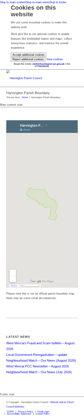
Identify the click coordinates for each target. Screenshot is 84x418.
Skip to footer (57, 2)
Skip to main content (13, 2)
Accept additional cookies (28, 54)
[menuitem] (10, 411)
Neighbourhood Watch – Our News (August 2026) (41, 360)
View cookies (54, 59)
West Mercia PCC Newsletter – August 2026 (37, 366)
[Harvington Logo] (34, 78)
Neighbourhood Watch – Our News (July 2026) (39, 372)
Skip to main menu (37, 2)
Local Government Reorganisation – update (36, 354)
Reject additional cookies (28, 59)
